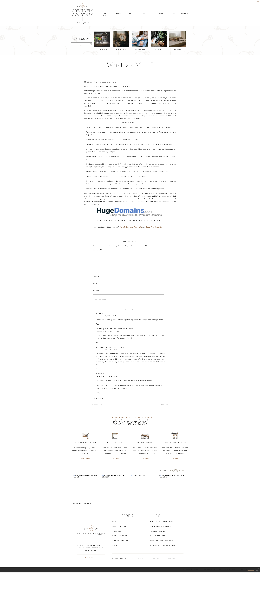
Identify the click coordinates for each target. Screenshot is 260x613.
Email (95, 284)
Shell (98, 313)
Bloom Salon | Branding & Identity (107, 408)
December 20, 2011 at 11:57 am (107, 331)
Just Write (138, 227)
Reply (98, 324)
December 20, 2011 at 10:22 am (108, 350)
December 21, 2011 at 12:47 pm (107, 316)
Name (96, 277)
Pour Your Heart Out (154, 227)
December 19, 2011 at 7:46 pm (107, 376)
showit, (251, 570)
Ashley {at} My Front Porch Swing (112, 329)
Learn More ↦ (175, 459)
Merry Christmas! (160, 408)
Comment (97, 250)
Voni (98, 374)
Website (96, 290)
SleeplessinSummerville (108, 347)
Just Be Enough (126, 227)
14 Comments (129, 309)
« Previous (97, 398)
